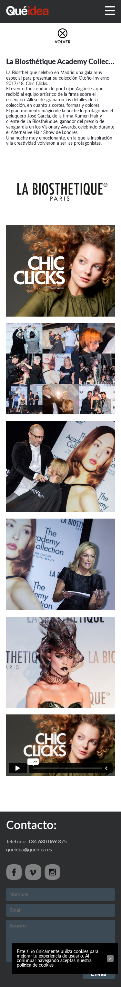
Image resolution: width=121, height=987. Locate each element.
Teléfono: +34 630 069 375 (36, 841)
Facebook (14, 872)
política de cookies (35, 965)
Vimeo (33, 872)
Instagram (53, 872)
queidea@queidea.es (29, 849)
